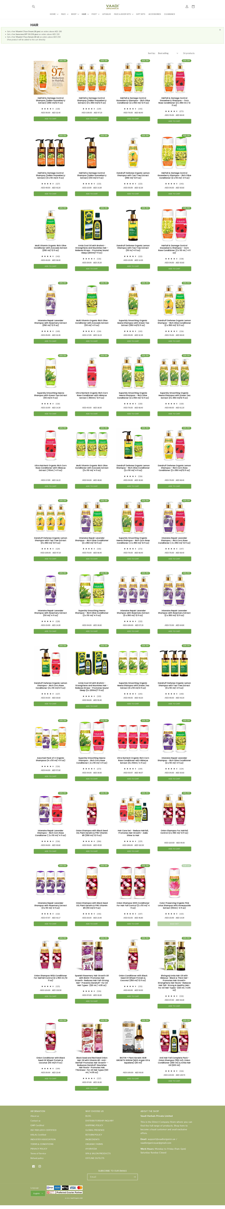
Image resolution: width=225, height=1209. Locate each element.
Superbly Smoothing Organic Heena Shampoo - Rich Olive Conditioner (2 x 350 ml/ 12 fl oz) (133, 395)
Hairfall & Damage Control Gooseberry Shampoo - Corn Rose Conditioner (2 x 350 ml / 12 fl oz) (174, 102)
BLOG (88, 1116)
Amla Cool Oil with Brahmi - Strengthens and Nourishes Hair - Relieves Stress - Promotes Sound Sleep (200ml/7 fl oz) (91, 249)
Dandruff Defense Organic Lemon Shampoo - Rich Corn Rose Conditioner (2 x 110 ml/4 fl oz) (50, 685)
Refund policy (36, 1158)
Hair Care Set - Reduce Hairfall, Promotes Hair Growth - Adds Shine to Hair (133, 833)
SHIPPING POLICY (94, 1125)
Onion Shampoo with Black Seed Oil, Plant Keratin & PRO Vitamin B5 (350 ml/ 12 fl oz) (92, 833)
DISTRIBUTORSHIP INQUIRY (99, 1120)
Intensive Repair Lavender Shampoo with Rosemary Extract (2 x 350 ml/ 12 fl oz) (174, 613)
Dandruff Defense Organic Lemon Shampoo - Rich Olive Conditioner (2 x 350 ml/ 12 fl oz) (174, 323)
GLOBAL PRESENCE (95, 1130)
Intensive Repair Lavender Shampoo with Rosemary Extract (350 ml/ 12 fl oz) (50, 323)
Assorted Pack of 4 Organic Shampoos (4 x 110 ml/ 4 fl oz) (50, 759)
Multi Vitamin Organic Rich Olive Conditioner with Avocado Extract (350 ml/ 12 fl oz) (50, 248)
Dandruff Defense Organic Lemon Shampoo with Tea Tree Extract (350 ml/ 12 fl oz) (133, 175)
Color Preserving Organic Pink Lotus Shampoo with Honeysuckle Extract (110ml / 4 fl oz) (174, 905)
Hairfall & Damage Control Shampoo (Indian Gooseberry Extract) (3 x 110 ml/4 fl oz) (50, 175)
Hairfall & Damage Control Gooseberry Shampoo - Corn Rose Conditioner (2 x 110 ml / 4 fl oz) (174, 249)
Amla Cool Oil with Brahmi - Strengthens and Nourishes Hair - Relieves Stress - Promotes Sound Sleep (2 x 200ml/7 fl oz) (91, 687)
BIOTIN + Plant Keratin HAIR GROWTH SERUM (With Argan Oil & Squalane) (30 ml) (133, 1060)
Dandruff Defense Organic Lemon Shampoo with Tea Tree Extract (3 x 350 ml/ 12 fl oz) (50, 540)
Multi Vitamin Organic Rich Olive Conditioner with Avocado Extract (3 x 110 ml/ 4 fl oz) (92, 468)
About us (34, 1116)
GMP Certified (37, 1125)
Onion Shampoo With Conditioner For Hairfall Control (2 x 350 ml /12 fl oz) (50, 978)
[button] (33, 7)
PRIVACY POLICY (38, 1149)
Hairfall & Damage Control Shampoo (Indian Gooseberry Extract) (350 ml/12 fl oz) (50, 100)
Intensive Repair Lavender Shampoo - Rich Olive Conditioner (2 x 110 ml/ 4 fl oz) (174, 760)
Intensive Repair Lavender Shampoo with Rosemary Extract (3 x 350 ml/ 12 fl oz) (133, 613)
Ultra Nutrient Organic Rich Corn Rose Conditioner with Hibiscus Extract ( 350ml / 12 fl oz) (92, 395)
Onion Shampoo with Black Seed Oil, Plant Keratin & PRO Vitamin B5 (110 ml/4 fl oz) (92, 905)
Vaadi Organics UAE (76, 1198)
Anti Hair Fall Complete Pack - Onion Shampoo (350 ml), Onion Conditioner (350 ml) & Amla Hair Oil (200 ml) (174, 1061)
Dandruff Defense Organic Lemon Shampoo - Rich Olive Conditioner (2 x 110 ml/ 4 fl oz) (133, 468)
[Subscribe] (134, 1177)
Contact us (35, 1120)
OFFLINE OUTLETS (94, 1158)
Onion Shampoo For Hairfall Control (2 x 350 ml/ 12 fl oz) (174, 831)
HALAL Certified (38, 1134)
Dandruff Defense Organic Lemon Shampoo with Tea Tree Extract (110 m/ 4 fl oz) (133, 248)
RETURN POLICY (93, 1134)
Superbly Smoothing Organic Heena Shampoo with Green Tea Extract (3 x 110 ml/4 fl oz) (133, 685)
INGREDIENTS (92, 1139)
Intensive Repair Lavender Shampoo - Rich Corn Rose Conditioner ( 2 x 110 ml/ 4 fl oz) (50, 833)
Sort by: (151, 53)
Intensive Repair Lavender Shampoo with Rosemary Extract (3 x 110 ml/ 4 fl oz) (50, 905)
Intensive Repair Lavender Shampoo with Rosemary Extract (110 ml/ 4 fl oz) (50, 613)
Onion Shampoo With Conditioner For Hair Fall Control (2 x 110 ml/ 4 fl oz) (133, 905)
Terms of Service (38, 1153)
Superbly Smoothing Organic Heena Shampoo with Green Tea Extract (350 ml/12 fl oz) (133, 323)
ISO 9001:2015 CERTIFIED (43, 1130)
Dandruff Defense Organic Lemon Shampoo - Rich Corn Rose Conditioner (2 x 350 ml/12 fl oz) (174, 468)
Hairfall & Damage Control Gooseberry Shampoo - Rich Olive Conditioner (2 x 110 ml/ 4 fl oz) (174, 175)
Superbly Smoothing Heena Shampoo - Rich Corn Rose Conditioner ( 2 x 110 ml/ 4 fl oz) (91, 760)
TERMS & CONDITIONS (41, 1144)
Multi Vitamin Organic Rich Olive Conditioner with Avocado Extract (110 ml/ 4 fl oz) (92, 323)
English (36, 1193)
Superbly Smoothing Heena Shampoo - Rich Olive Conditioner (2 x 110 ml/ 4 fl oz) (92, 613)
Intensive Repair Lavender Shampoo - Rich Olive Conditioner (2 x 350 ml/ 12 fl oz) (92, 540)
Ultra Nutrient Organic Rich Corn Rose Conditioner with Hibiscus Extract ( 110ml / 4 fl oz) (51, 468)
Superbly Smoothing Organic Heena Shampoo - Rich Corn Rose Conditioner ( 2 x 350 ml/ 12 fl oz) (133, 540)
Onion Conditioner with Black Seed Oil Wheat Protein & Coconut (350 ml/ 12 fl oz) (133, 978)
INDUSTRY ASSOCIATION (43, 1139)
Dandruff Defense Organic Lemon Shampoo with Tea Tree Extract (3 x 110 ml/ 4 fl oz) (174, 685)
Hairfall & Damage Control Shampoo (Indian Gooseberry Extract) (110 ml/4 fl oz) (92, 175)
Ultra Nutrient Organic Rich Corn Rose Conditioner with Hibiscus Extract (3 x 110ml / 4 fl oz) (133, 760)
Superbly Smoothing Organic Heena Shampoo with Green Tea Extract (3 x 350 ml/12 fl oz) (174, 395)
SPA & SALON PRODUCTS (98, 1153)
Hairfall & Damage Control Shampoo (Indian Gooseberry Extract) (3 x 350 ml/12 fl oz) (92, 100)
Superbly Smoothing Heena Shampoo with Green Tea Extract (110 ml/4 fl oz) (50, 395)
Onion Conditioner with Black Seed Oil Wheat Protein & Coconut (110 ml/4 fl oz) (50, 1060)
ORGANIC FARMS (94, 1144)
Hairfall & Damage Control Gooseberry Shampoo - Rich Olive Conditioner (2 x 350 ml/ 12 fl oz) (133, 100)
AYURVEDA (91, 1149)
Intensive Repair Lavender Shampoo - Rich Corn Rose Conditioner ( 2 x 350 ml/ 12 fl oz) (174, 540)
